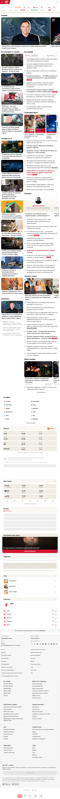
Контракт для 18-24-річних (11, 714)
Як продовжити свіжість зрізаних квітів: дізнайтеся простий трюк (39, 107)
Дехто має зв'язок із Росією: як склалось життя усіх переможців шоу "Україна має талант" (37, 297)
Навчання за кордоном (38, 739)
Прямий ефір (7, 688)
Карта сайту (33, 670)
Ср (52, 500)
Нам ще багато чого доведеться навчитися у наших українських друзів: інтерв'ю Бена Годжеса (24, 47)
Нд (30, 500)
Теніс (33, 752)
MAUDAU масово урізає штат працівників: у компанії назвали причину (40, 239)
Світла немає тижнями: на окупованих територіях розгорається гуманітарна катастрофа (37, 380)
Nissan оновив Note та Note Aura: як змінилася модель (42, 72)
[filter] (56, 56)
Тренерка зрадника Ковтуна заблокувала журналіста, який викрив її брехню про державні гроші (40, 66)
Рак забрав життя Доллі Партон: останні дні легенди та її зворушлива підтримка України (41, 161)
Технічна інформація (35, 655)
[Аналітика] (22, 299)
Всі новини (28, 52)
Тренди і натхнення (9, 752)
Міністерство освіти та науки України (43, 729)
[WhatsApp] (51, 644)
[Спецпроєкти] (22, 138)
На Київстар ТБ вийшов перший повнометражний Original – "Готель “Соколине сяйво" (11, 252)
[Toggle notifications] (57, 2)
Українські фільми (9, 731)
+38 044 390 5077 (35, 638)
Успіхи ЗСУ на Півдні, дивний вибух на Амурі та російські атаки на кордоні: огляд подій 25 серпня (12, 130)
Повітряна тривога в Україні (40, 691)
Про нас (3, 649)
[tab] (27, 56)
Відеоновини (7, 691)
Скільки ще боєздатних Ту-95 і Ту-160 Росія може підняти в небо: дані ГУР (42, 141)
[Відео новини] (57, 359)
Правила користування (6, 667)
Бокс (33, 748)
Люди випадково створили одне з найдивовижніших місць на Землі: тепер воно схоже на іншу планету (41, 319)
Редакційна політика (6, 655)
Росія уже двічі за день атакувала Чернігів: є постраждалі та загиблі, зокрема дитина (41, 90)
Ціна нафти (35, 707)
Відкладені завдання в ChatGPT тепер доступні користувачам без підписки (42, 388)
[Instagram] (43, 644)
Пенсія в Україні (36, 718)
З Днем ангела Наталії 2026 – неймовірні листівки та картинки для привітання (39, 156)
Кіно (5, 727)
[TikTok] (48, 644)
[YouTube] (37, 644)
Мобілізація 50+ (8, 709)
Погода (6, 695)
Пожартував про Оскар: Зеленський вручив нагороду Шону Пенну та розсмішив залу (41, 271)
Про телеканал (4, 658)
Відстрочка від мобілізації (11, 716)
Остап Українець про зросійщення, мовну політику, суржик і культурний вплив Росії (12, 88)
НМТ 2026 (35, 734)
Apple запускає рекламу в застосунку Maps (40, 189)
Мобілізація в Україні (10, 704)
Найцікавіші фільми (9, 729)
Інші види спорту (37, 757)
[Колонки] (57, 193)
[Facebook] (32, 644)
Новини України (8, 686)
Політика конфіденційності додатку (9, 676)
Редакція (3, 652)
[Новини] (58, 15)
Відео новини (29, 359)
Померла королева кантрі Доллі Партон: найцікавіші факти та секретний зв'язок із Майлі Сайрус (42, 348)
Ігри (32, 673)
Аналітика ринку (8, 748)
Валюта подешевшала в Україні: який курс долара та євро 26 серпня (40, 308)
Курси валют (36, 709)
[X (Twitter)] (34, 644)
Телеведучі (3, 661)
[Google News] (54, 644)
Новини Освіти (36, 727)
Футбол (34, 750)
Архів (32, 667)
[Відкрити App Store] (15, 784)
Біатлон (34, 755)
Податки (34, 716)
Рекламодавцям (5, 664)
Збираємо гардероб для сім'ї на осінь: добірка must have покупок (12, 292)
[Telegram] (40, 644)
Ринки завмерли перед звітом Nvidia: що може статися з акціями (42, 354)
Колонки (27, 193)
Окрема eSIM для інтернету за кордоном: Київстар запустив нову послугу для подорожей (11, 175)
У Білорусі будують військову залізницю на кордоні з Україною (39, 146)
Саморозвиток (36, 736)
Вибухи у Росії (36, 695)
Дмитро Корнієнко (38, 206)
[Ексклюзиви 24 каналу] (22, 52)
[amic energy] (50, 428)
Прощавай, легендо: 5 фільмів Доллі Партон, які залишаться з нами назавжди (42, 151)
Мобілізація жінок (9, 711)
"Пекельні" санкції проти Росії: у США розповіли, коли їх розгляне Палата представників (39, 221)
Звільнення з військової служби (13, 707)
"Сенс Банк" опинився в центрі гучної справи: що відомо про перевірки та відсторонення (41, 95)
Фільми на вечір (8, 734)
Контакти (33, 658)
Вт (45, 500)
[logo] (6, 2)
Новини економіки (38, 704)
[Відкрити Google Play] (6, 784)
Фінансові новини (37, 711)
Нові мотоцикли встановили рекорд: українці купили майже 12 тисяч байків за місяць (41, 342)
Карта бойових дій (37, 686)
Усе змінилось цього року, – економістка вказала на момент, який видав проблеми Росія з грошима (42, 233)
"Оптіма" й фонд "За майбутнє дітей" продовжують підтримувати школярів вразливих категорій (11, 195)
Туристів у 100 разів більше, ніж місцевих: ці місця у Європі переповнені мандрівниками (41, 266)
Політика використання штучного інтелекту (11, 673)
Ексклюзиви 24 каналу (10, 52)
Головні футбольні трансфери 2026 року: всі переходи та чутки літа (41, 303)
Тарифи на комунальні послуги (41, 714)
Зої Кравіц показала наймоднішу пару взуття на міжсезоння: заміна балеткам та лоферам (42, 313)
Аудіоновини (7, 693)
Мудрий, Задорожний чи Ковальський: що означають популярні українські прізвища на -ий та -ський (41, 101)
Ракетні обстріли (37, 683)
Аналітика (5, 299)
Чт (7, 500)
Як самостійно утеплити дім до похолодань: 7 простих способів (12, 234)
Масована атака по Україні (40, 693)
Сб (22, 500)
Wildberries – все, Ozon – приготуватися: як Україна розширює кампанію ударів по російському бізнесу (11, 109)
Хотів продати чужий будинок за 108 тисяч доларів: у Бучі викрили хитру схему (40, 185)
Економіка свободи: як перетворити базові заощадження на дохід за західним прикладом (10, 273)
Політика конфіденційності (7, 670)
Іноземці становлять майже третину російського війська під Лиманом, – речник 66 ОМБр (12, 69)
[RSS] (57, 644)
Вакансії (32, 661)
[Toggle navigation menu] (2, 2)
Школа (34, 731)
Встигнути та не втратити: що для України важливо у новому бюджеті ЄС (38, 214)
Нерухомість (7, 745)
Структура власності (36, 664)
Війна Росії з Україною (39, 681)
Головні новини (8, 683)
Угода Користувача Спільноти (38, 649)
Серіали (6, 739)
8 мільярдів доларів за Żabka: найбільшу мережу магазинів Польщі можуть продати (42, 60)
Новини (4, 15)
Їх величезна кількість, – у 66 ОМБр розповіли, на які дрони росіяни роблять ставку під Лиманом (42, 77)
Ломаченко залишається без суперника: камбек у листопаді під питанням (42, 261)
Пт (15, 500)
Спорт (34, 745)
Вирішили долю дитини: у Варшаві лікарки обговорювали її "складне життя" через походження (40, 85)
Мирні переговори (37, 688)
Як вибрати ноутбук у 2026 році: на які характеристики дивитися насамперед (12, 156)
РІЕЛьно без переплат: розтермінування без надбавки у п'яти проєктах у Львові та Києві (12, 216)
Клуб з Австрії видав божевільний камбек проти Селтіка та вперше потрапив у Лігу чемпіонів (40, 245)
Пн (37, 500)
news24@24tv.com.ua (6, 638)
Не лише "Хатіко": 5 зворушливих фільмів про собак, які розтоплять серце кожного (41, 332)
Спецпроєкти (6, 138)
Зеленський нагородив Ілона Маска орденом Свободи (41, 251)
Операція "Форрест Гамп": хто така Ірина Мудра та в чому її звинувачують (12, 334)
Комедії (6, 736)
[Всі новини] (57, 52)
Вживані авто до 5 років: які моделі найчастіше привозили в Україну (42, 227)
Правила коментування (36, 652)
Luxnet (35, 790)
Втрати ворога (36, 698)
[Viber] (45, 644)
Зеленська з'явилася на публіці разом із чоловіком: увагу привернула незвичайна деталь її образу (40, 179)
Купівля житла (8, 750)
